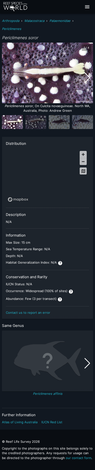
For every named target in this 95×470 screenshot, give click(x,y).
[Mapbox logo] (18, 199)
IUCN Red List (51, 422)
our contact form (78, 458)
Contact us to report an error (28, 312)
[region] (47, 176)
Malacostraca (34, 21)
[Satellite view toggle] (83, 171)
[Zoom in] (83, 154)
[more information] (60, 263)
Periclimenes (11, 29)
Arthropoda (10, 21)
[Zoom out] (83, 161)
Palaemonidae (59, 21)
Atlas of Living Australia (20, 422)
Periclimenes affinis (47, 394)
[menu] (87, 7)
